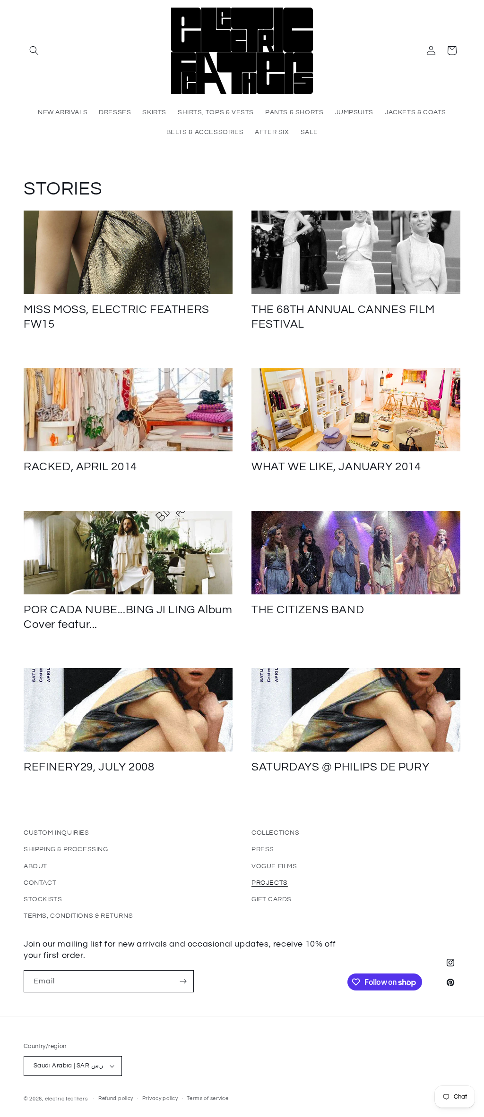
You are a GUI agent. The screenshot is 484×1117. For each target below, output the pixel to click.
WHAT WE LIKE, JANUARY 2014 (336, 467)
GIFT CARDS (271, 899)
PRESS (262, 849)
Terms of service (207, 1098)
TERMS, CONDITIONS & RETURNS (78, 916)
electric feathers (66, 1098)
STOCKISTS (43, 899)
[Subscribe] (183, 981)
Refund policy (115, 1098)
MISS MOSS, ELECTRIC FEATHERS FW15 (116, 317)
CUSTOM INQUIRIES (56, 832)
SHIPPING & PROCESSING (66, 849)
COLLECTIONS (275, 832)
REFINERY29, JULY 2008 (89, 767)
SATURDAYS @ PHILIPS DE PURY (340, 767)
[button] (34, 50)
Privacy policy (160, 1098)
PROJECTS (269, 883)
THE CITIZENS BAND (307, 610)
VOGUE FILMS (274, 866)
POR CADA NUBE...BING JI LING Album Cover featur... (128, 617)
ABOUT (35, 866)
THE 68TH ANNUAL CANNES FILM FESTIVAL (342, 317)
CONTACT (40, 883)
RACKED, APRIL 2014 (80, 467)
